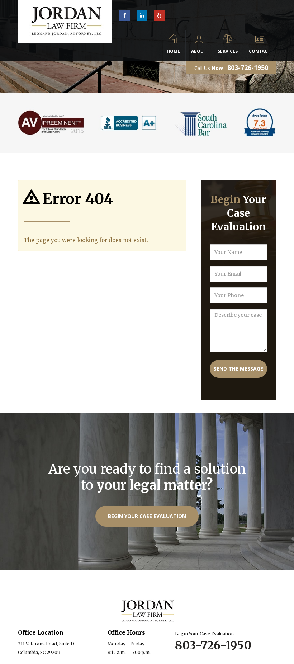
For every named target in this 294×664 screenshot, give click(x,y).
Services (228, 51)
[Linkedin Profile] (142, 15)
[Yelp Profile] (159, 15)
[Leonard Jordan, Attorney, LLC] (65, 15)
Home (173, 51)
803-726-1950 (247, 67)
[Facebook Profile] (124, 15)
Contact (259, 51)
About (199, 51)
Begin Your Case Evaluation (147, 516)
